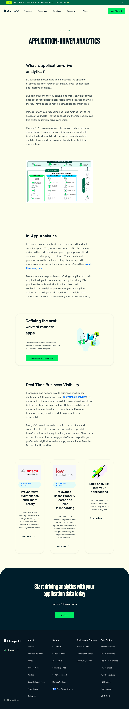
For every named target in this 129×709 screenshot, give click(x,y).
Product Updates (59, 667)
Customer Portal (59, 653)
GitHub (31, 674)
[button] (29, 506)
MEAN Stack (105, 696)
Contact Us (56, 646)
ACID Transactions (108, 674)
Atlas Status (57, 660)
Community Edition (84, 660)
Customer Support (59, 674)
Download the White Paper (42, 358)
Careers (31, 646)
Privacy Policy (33, 667)
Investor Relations (35, 653)
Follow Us (32, 696)
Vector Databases (108, 646)
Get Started (116, 11)
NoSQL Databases (108, 653)
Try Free (64, 615)
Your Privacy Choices (65, 689)
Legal (30, 660)
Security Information (36, 682)
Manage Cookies (59, 682)
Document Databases (109, 660)
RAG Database (106, 667)
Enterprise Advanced (85, 653)
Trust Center (33, 689)
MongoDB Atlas (83, 646)
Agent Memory (106, 689)
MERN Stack (105, 682)
